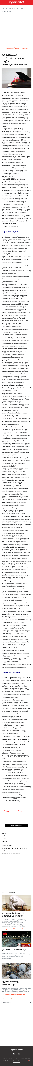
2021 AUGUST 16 (8, 9)
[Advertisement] (16, 30)
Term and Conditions (24, 1058)
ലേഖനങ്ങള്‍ (6, 12)
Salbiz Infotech (16, 1062)
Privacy (16, 1058)
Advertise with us (7, 1058)
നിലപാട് (19, 9)
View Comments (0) (16, 825)
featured (4, 842)
